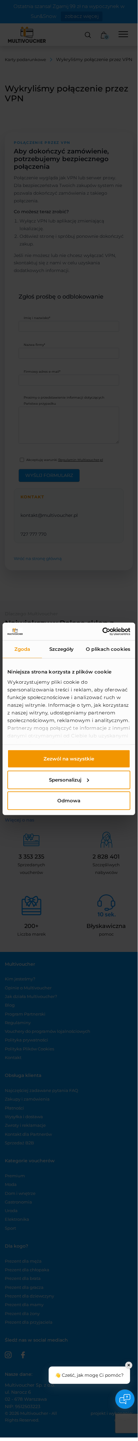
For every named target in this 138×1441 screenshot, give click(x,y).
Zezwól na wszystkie (69, 759)
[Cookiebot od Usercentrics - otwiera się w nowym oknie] (102, 631)
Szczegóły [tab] (61, 649)
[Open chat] (124, 1399)
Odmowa (68, 801)
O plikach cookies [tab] (108, 649)
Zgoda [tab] (22, 649)
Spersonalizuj (65, 779)
